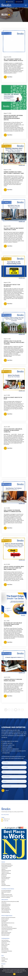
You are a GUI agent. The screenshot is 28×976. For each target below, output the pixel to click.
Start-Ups (3, 882)
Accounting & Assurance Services (7, 888)
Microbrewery (3, 876)
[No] (26, 972)
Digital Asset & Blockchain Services (7, 922)
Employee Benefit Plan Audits (6, 894)
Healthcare (3, 869)
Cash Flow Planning (4, 940)
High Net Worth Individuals (6, 870)
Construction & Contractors (6, 866)
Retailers (3, 881)
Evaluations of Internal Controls (7, 896)
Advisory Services (4, 899)
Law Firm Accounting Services (6, 929)
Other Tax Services (4, 948)
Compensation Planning (5, 941)
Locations (3, 960)
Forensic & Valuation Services (6, 915)
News (2, 967)
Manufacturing (4, 874)
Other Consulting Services (6, 909)
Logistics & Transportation (6, 873)
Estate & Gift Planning (5, 906)
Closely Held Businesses (5, 904)
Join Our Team (4, 961)
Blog (2, 965)
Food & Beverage (4, 867)
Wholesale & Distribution (5, 885)
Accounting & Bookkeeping (6, 890)
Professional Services (5, 878)
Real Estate (3, 880)
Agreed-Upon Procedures (5, 892)
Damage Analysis (4, 920)
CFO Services (3, 902)
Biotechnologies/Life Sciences (7, 865)
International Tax (4, 945)
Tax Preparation (4, 952)
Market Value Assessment (6, 932)
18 (19, 709)
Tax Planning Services (5, 938)
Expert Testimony (4, 925)
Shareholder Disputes (5, 935)
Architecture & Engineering (6, 863)
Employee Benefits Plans (5, 905)
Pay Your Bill (19, 1)
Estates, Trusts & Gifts (5, 944)
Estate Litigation (4, 924)
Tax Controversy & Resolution (6, 951)
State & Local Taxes (4, 949)
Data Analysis (3, 921)
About (2, 955)
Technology (3, 884)
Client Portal (10, 1)
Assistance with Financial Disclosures (8, 917)
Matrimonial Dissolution (5, 933)
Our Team (3, 957)
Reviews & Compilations (5, 897)
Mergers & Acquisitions (5, 908)
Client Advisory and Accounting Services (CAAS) (10, 901)
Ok (14, 974)
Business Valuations (5, 918)
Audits (2, 893)
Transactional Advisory (5, 912)
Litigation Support (4, 931)
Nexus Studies (4, 947)
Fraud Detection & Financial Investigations (9, 928)
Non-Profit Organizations (5, 877)
